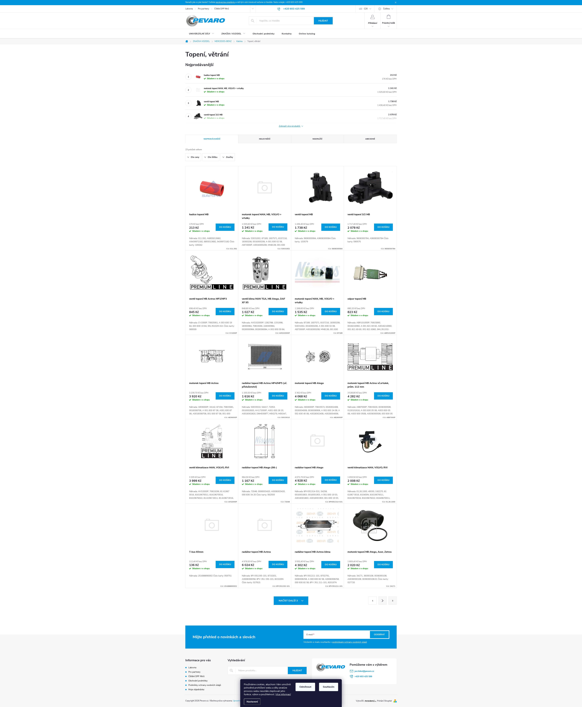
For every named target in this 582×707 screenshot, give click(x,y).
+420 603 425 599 (363, 676)
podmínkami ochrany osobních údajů (349, 642)
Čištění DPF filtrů (221, 8)
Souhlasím (328, 687)
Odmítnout (305, 687)
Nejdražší (317, 139)
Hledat (323, 20)
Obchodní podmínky (197, 680)
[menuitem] (201, 33)
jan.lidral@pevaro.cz (364, 671)
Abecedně (370, 139)
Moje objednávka (196, 689)
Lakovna (189, 8)
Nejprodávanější (212, 139)
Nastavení (252, 701)
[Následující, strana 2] (382, 600)
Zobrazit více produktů (290, 126)
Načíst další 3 (288, 600)
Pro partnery (203, 8)
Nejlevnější (264, 139)
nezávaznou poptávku (225, 2)
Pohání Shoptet (384, 700)
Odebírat (379, 634)
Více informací (283, 694)
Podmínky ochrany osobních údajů (204, 685)
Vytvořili (360, 701)
